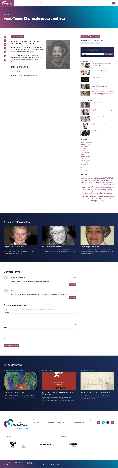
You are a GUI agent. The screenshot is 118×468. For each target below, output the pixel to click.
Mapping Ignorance (87, 370)
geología (111, 187)
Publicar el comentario (11, 345)
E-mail (6, 333)
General (83, 154)
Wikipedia (17, 71)
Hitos (82, 158)
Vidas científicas (85, 168)
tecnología (93, 201)
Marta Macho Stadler (32, 75)
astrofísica (100, 178)
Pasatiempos (84, 160)
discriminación (97, 182)
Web (5, 338)
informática (109, 189)
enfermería (90, 185)
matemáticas (91, 43)
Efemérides (7, 14)
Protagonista (84, 164)
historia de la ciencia (89, 189)
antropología (83, 178)
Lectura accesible (18, 37)
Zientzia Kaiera (47, 370)
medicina (101, 193)
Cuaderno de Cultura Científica (14, 370)
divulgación (106, 182)
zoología (103, 200)
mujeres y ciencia (88, 196)
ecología (111, 182)
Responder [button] (72, 284)
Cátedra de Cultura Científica (56, 422)
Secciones (36, 422)
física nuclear (99, 187)
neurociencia (101, 196)
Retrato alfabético (85, 166)
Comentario (7, 312)
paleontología (110, 196)
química (97, 43)
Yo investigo (84, 170)
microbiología (109, 193)
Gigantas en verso (86, 156)
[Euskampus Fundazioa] (46, 445)
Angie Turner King (58, 70)
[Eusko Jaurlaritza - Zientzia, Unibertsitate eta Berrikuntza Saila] (73, 445)
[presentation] (97, 65)
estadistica (95, 185)
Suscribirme (109, 54)
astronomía (108, 178)
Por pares (83, 162)
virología (98, 200)
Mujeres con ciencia (79, 422)
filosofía (89, 187)
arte (95, 178)
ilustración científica (100, 189)
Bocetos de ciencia (86, 142)
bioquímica (101, 180)
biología (85, 180)
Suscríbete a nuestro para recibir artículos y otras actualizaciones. (96, 49)
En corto (83, 148)
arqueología (90, 178)
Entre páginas (84, 152)
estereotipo (100, 185)
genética (105, 187)
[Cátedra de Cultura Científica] (19, 445)
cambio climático (84, 182)
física (93, 187)
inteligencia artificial (94, 191)
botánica (109, 180)
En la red (83, 150)
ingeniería (87, 191)
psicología (92, 198)
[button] (5, 36)
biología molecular (93, 180)
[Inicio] (7, 3)
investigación (107, 191)
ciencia (90, 182)
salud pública (109, 198)
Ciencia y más (84, 144)
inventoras (102, 191)
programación (86, 198)
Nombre (6, 327)
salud (104, 198)
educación (83, 43)
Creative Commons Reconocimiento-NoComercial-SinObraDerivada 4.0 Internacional (46, 464)
